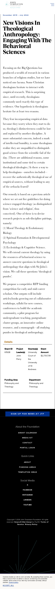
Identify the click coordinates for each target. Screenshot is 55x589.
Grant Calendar (27, 433)
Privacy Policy (31, 524)
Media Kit (27, 438)
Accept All (8, 585)
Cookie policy (13, 582)
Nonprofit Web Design (23, 522)
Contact (27, 443)
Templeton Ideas (27, 472)
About (27, 462)
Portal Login (27, 448)
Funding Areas (27, 467)
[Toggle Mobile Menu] (52, 4)
